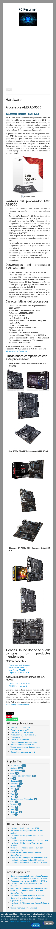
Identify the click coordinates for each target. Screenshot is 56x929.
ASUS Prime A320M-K (18, 667)
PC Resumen (11, 114)
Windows (14, 804)
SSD (12, 806)
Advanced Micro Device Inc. (17, 351)
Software (13, 768)
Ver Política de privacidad (20, 921)
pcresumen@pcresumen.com (17, 704)
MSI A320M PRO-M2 (17, 670)
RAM (12, 809)
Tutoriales (14, 783)
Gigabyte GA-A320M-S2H (19, 672)
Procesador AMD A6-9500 (19, 665)
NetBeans (14, 812)
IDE (11, 791)
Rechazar (48, 923)
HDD (12, 796)
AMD (36, 114)
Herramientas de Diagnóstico (21, 799)
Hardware (22, 114)
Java (12, 773)
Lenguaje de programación (20, 775)
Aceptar (36, 925)
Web (12, 794)
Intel (12, 814)
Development (15, 770)
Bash (12, 788)
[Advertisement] (28, 57)
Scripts (13, 786)
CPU (30, 114)
